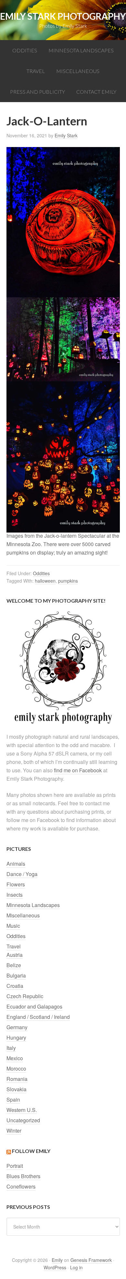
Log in (76, 1267)
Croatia (14, 985)
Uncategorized (23, 1120)
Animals (15, 863)
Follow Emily (31, 1151)
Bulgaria (16, 975)
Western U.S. (21, 1110)
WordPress (55, 1267)
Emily (57, 1260)
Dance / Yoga (21, 874)
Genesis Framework (91, 1260)
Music (13, 925)
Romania (16, 1079)
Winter (13, 1130)
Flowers (15, 884)
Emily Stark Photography (63, 16)
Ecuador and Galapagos (34, 1006)
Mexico (14, 1058)
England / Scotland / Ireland (38, 1016)
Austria (14, 954)
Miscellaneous (23, 915)
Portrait (14, 1165)
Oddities (41, 573)
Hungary (16, 1037)
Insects (14, 894)
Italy (11, 1048)
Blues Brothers (23, 1176)
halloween (45, 580)
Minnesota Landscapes (33, 905)
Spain (13, 1099)
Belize (13, 965)
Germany (16, 1027)
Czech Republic (24, 996)
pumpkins (68, 580)
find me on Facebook (78, 770)
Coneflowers (21, 1186)
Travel (13, 946)
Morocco (16, 1068)
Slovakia (16, 1089)
